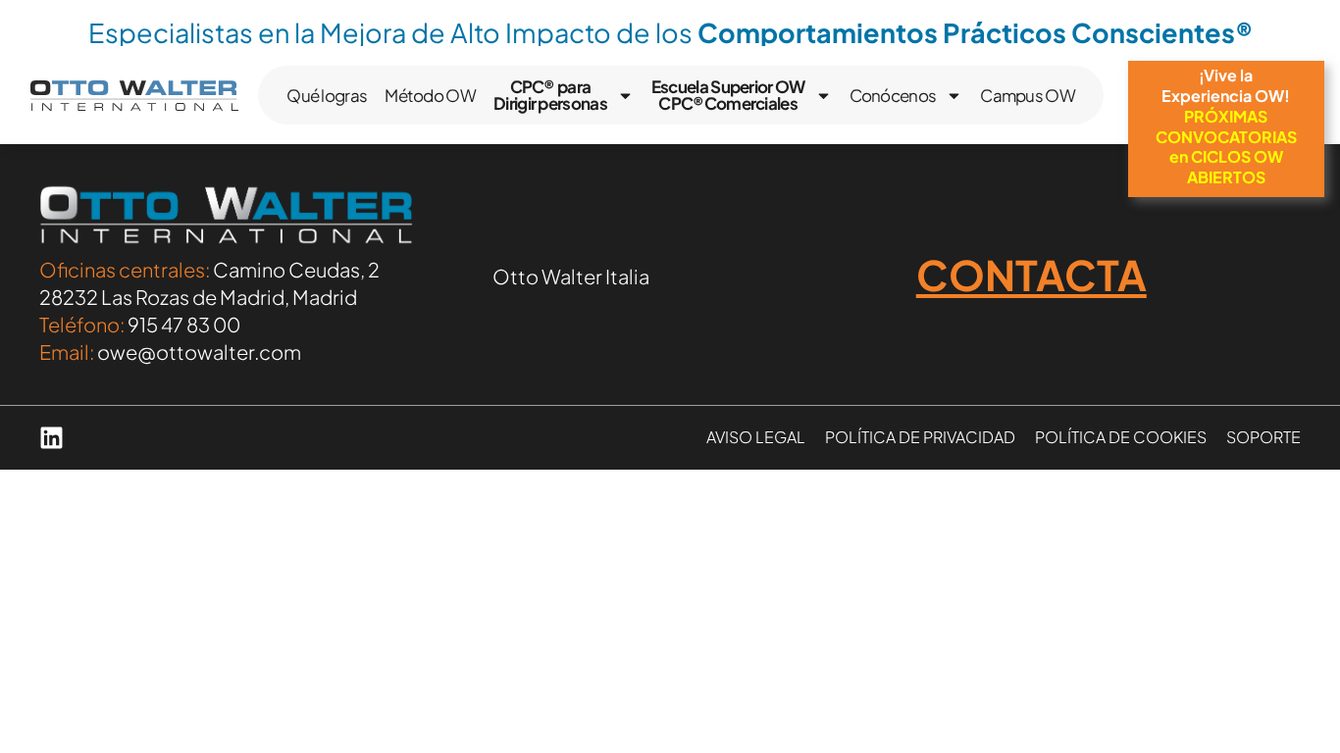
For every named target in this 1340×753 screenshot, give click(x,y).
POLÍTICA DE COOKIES (1121, 437)
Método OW (430, 95)
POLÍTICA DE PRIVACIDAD (920, 437)
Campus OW (1027, 95)
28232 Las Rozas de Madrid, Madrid (198, 296)
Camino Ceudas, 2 (296, 269)
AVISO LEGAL (755, 437)
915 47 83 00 (184, 324)
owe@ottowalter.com (199, 351)
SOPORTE (1263, 437)
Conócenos (893, 95)
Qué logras (326, 95)
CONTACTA (1031, 274)
